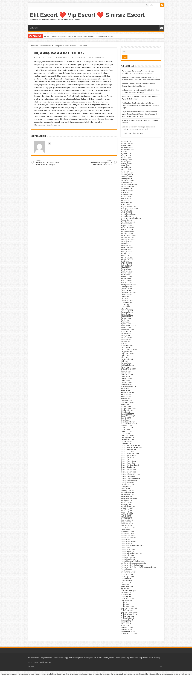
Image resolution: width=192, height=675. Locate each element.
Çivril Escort (125, 308)
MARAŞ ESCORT (127, 502)
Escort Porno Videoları (129, 349)
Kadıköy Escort (126, 406)
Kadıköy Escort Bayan (128, 408)
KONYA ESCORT (126, 443)
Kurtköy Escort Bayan (128, 461)
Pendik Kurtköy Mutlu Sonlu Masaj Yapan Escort (138, 567)
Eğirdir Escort (125, 336)
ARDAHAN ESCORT (128, 194)
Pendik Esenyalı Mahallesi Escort (132, 545)
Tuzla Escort (125, 604)
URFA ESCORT (126, 624)
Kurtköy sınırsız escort (129, 481)
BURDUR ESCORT (127, 281)
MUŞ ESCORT (126, 516)
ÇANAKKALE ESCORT (128, 292)
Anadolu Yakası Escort (129, 185)
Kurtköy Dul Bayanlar (128, 455)
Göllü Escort (125, 381)
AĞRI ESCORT (126, 155)
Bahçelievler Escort (128, 222)
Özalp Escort (125, 530)
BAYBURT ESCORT (127, 238)
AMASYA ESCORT (127, 183)
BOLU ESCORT (126, 267)
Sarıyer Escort (126, 579)
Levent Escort (125, 489)
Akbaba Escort (126, 157)
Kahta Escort (125, 412)
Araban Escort (126, 192)
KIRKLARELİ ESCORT (128, 438)
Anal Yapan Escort (127, 187)
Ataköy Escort (126, 198)
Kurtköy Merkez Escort (129, 469)
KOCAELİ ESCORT (127, 441)
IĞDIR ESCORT (126, 396)
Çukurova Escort (127, 312)
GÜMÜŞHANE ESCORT (129, 387)
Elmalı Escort (125, 341)
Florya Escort (125, 367)
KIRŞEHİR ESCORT (127, 440)
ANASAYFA (34, 28)
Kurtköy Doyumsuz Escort (130, 453)
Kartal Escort (125, 420)
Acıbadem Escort (127, 141)
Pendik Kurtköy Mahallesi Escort (132, 565)
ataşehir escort (46, 658)
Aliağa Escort (125, 171)
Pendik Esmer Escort (128, 549)
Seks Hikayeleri (126, 581)
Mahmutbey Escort (128, 492)
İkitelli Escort (125, 398)
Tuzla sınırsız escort (128, 616)
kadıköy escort (108, 658)
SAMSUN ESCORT (127, 575)
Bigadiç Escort (126, 255)
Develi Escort (125, 320)
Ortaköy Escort (126, 526)
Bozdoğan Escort (127, 271)
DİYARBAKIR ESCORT (128, 326)
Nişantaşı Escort (127, 520)
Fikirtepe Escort (126, 363)
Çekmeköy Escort (127, 300)
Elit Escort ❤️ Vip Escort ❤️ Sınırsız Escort (87, 15)
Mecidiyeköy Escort (128, 506)
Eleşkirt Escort (126, 340)
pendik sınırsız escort (128, 571)
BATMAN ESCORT (127, 234)
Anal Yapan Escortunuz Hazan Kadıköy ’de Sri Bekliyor (48, 162)
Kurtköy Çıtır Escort (128, 451)
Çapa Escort (125, 296)
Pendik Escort (126, 539)
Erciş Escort (125, 343)
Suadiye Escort (126, 594)
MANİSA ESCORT (127, 500)
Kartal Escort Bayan (128, 422)
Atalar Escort (125, 200)
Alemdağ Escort (126, 169)
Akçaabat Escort (127, 159)
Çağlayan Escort (126, 289)
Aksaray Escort (126, 163)
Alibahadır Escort (127, 173)
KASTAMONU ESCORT (129, 424)
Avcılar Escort (126, 204)
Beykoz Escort (126, 245)
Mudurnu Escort (126, 512)
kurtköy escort (33, 662)
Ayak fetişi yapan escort (129, 208)
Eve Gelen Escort (127, 359)
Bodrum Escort (126, 265)
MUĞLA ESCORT (127, 514)
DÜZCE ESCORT (126, 332)
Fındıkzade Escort (127, 365)
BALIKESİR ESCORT (128, 228)
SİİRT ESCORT (126, 583)
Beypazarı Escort (127, 251)
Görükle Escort (126, 383)
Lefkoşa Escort (126, 487)
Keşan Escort (125, 430)
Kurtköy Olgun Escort (128, 473)
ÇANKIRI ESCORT (127, 294)
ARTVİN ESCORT (127, 196)
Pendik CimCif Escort (128, 538)
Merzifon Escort (126, 510)
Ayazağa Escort (126, 210)
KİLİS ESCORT (126, 434)
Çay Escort (124, 298)
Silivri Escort (125, 585)
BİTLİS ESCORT (126, 263)
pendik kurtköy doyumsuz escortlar (134, 563)
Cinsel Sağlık (125, 306)
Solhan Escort (126, 592)
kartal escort (84, 658)
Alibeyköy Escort (127, 175)
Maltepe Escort (126, 496)
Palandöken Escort (127, 532)
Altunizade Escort (127, 181)
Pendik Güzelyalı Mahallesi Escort (133, 561)
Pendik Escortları (127, 543)
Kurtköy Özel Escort (128, 477)
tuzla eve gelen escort (129, 608)
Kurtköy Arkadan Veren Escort (132, 447)
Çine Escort (125, 304)
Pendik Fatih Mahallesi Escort (131, 553)
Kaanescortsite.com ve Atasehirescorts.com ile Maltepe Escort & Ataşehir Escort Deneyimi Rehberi (78, 36)
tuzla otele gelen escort (129, 612)
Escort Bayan (125, 347)
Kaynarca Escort (126, 426)
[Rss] (147, 5)
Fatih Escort (125, 361)
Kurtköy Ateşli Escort (128, 449)
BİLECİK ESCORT (127, 257)
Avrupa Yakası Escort (128, 206)
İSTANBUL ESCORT (128, 402)
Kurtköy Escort (126, 459)
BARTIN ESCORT (127, 230)
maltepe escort (33, 658)
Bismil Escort (125, 261)
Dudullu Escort (126, 328)
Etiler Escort (125, 357)
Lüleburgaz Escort (127, 490)
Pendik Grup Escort (128, 559)
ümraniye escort (60, 658)
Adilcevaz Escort (127, 147)
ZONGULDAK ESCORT (129, 634)
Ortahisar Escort (127, 524)
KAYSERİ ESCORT (127, 428)
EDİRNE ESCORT (126, 334)
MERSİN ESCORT (127, 508)
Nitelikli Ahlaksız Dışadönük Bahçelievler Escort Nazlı (101, 162)
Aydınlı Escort (126, 216)
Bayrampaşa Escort (128, 240)
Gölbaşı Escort (126, 379)
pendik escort (72, 658)
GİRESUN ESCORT (127, 375)
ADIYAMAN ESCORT (128, 149)
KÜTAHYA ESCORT (127, 485)
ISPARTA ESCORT (127, 400)
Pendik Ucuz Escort (128, 573)
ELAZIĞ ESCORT (127, 338)
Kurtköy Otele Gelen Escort (130, 475)
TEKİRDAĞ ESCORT (128, 598)
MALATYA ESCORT (127, 494)
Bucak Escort (125, 275)
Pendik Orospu (126, 569)
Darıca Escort (125, 314)
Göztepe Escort (126, 385)
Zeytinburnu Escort (128, 632)
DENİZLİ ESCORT (127, 316)
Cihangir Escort (126, 302)
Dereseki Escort (126, 318)
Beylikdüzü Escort (127, 247)
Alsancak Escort (126, 177)
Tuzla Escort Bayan (128, 606)
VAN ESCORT (125, 626)
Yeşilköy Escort (126, 630)
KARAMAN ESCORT (128, 416)
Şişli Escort (125, 589)
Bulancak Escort (126, 277)
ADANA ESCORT (127, 145)
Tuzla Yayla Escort (127, 618)
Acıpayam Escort (127, 143)
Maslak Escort (126, 504)
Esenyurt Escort (126, 351)
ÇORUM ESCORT (127, 310)
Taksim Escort (126, 596)
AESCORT (124, 151)
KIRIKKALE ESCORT (128, 436)
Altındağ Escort (126, 179)
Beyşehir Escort (126, 253)
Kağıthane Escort (127, 410)
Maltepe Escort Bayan (129, 498)
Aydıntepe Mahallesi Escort (131, 218)
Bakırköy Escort (126, 224)
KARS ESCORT (126, 418)
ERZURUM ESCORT (128, 345)
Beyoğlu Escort (126, 249)
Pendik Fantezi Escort (128, 551)
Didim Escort (125, 322)
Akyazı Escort (125, 165)
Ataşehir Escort (126, 202)
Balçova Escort (126, 226)
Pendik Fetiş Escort (128, 555)
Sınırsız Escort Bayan (128, 590)
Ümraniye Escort (127, 620)
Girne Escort (125, 377)
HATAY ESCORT (126, 394)
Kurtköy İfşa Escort (128, 467)
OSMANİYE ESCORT (128, 528)
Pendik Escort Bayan (128, 541)
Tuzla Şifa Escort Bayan (129, 614)
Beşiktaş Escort (126, 241)
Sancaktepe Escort (127, 577)
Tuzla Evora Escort (127, 610)
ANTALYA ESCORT (127, 190)
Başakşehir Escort (127, 232)
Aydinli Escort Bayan (128, 214)
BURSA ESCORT (126, 283)
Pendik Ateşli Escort (128, 536)
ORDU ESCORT (126, 522)
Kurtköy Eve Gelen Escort (130, 465)
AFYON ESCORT (126, 153)
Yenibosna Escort (46, 46)
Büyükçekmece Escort (129, 285)
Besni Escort (125, 243)
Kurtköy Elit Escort (127, 457)
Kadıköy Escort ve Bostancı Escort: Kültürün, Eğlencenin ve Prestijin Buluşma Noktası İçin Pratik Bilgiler (140, 105)
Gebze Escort (125, 371)
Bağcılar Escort (126, 220)
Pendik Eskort (126, 547)
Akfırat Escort (126, 161)
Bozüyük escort (126, 273)
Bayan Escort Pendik (128, 236)
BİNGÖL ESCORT (127, 259)
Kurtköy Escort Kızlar (128, 463)
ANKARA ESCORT (127, 189)
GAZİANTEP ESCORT (128, 369)
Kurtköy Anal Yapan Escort (130, 445)
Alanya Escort (126, 167)
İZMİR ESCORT (126, 404)
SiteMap (31, 667)
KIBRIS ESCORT (126, 432)
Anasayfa (34, 46)
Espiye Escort (125, 355)
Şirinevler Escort (127, 587)
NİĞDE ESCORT (126, 518)
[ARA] (162, 5)
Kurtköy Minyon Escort (129, 471)
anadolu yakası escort (150, 658)
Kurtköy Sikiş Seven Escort (130, 479)
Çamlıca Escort (126, 290)
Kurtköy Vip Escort (127, 483)
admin (38, 57)
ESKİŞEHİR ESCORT (128, 353)
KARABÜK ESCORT (127, 414)
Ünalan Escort (126, 622)
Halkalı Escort (125, 390)
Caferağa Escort (127, 287)
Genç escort (125, 373)
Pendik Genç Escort (128, 557)
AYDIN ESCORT (126, 212)
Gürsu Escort (125, 389)
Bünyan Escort (126, 279)
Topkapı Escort (126, 600)
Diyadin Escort (126, 324)
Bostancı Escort (126, 269)
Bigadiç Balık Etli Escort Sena (132, 133)
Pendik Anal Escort (127, 534)
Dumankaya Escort (127, 330)
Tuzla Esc (124, 602)
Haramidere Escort (128, 392)
